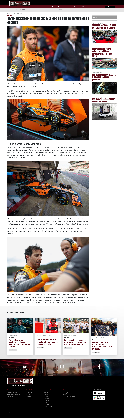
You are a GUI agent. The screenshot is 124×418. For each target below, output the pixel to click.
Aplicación (29, 392)
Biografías (92, 7)
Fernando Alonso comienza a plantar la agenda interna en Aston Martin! (19, 343)
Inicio (9, 10)
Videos (84, 7)
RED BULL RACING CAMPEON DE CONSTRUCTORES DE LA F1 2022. (102, 345)
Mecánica (68, 7)
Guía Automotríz (19, 7)
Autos (54, 7)
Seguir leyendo (12, 349)
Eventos (60, 7)
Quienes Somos (12, 392)
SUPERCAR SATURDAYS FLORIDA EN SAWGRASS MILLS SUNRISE (104, 26)
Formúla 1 (100, 7)
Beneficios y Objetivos (14, 394)
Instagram (29, 396)
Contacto (10, 396)
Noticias (76, 7)
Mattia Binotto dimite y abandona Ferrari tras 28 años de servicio (47, 342)
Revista (28, 394)
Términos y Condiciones (70, 396)
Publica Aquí (109, 7)
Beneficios (66, 394)
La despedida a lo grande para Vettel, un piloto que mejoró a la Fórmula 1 (75, 342)
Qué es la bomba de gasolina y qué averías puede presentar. (104, 77)
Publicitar (65, 392)
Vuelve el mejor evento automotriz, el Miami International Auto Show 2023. (102, 52)
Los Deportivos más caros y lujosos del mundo (103, 100)
